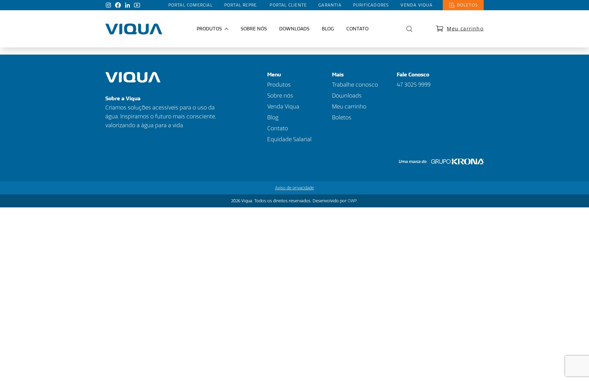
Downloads (294, 29)
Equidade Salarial (289, 139)
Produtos (279, 85)
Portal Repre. (241, 5)
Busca (407, 29)
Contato (357, 29)
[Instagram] (108, 5)
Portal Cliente (288, 5)
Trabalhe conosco (355, 85)
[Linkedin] (127, 5)
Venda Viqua (417, 5)
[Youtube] (137, 5)
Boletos (467, 5)
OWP (352, 201)
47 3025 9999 (414, 85)
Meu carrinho (465, 29)
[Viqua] (133, 29)
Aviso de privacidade (294, 188)
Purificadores (371, 5)
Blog (328, 29)
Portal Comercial (190, 5)
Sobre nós (254, 29)
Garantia (330, 5)
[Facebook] (118, 5)
